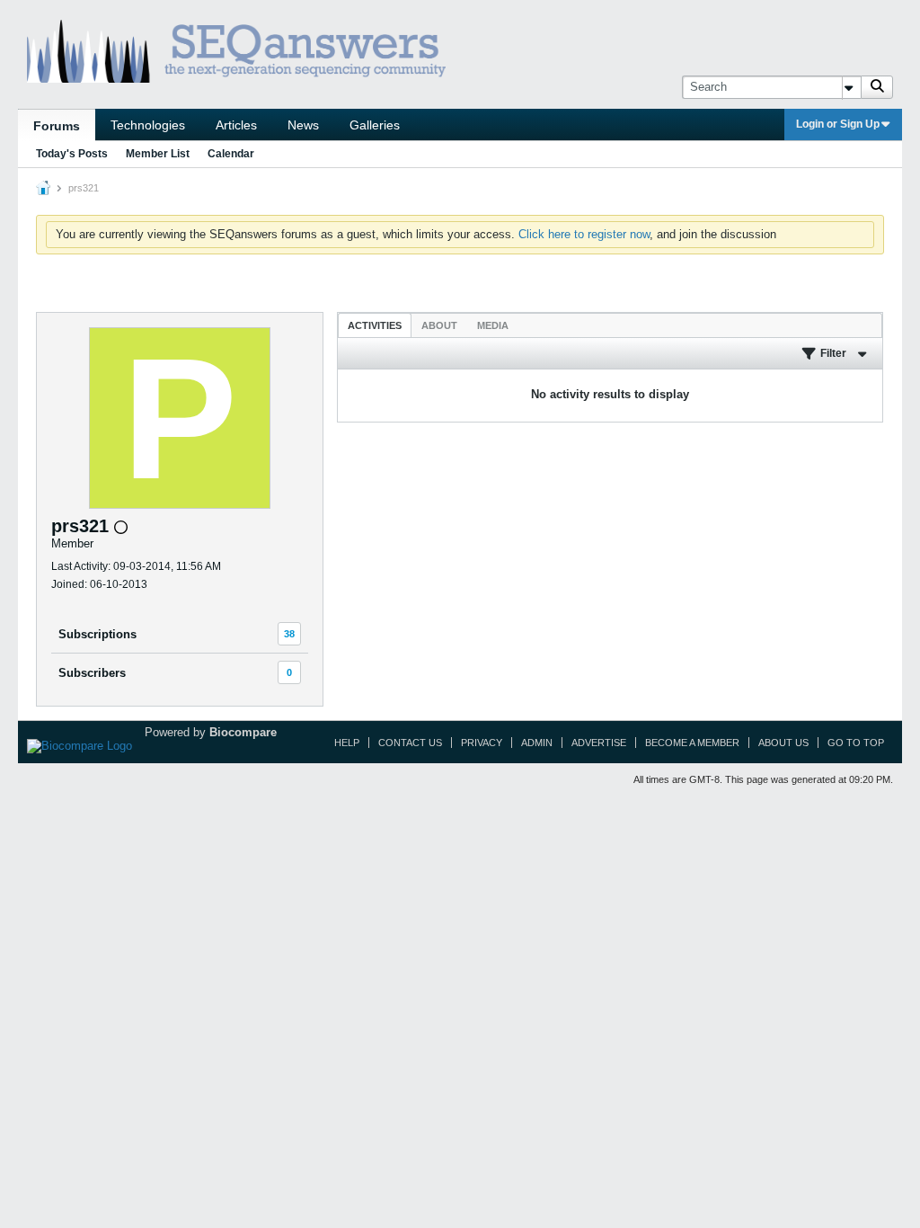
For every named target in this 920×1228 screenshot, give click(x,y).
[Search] (877, 87)
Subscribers (92, 673)
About (439, 325)
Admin (537, 742)
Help (346, 742)
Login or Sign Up (838, 124)
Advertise (598, 742)
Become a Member (692, 742)
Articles (236, 125)
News (303, 125)
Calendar (231, 153)
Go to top (855, 742)
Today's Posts (72, 153)
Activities (375, 325)
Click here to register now (584, 234)
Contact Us (410, 742)
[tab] (374, 325)
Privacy (481, 742)
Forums (56, 126)
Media (493, 325)
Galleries (374, 125)
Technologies (148, 125)
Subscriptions (97, 634)
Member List (158, 153)
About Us (783, 742)
